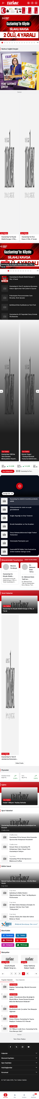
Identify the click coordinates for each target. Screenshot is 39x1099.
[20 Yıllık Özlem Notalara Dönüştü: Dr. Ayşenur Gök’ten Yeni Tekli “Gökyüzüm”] (19, 906)
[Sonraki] (37, 42)
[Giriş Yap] (32, 2)
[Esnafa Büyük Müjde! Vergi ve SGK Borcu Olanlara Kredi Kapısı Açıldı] (9, 962)
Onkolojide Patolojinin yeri (19, 541)
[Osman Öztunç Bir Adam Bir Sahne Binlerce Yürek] (19, 916)
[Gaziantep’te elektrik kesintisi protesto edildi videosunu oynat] (19, 486)
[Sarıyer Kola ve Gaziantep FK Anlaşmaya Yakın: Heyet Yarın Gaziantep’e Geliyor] (19, 848)
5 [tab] (27, 973)
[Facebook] (10, 1047)
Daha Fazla (19, 763)
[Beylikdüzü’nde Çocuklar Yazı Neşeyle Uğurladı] (19, 1009)
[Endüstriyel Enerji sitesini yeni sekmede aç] (19, 10)
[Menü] (3, 3)
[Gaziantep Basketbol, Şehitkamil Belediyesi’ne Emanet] (19, 822)
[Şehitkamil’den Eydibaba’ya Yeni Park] (19, 307)
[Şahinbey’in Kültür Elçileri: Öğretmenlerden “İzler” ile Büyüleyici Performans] (19, 894)
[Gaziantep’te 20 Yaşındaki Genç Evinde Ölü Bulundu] (19, 316)
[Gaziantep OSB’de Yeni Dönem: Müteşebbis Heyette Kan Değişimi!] (9, 391)
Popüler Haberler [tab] (7, 980)
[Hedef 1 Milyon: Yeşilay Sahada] (19, 796)
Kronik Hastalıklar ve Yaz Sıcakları (22, 524)
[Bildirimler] (36, 2)
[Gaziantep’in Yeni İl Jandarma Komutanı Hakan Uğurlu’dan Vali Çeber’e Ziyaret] (19, 288)
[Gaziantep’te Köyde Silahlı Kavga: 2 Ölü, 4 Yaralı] (19, 28)
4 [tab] (23, 973)
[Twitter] (16, 1047)
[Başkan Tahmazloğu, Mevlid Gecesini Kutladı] (19, 987)
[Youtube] (28, 1047)
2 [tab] (15, 973)
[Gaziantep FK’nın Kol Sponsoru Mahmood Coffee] (19, 858)
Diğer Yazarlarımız (31, 559)
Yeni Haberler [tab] (20, 980)
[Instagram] (22, 1047)
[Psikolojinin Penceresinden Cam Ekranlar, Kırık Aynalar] (19, 297)
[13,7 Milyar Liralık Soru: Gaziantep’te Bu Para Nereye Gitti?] (19, 1028)
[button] (28, 2)
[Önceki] (1, 391)
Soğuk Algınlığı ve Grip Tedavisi (21, 516)
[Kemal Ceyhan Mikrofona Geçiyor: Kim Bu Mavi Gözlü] (19, 878)
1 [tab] (2, 42)
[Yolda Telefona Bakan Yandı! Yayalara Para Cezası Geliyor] (29, 962)
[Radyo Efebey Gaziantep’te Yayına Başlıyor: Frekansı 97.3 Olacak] (19, 1019)
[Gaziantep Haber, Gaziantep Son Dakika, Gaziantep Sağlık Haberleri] (13, 3)
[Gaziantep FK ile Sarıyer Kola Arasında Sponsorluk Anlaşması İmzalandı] (19, 837)
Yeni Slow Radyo (19, 1039)
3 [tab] (19, 973)
